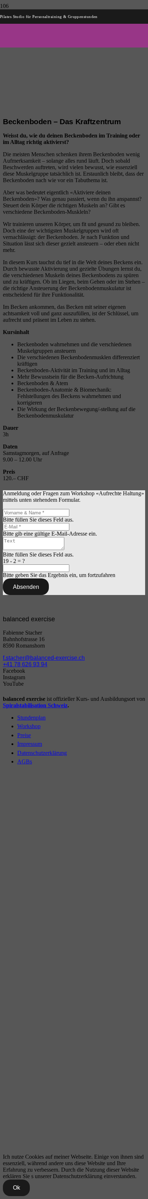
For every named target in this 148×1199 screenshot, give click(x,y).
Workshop (29, 726)
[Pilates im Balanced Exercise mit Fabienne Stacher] (74, 231)
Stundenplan (31, 718)
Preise (24, 735)
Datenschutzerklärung (42, 753)
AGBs (24, 761)
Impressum (29, 744)
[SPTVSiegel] (35, 1142)
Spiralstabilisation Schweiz (35, 705)
